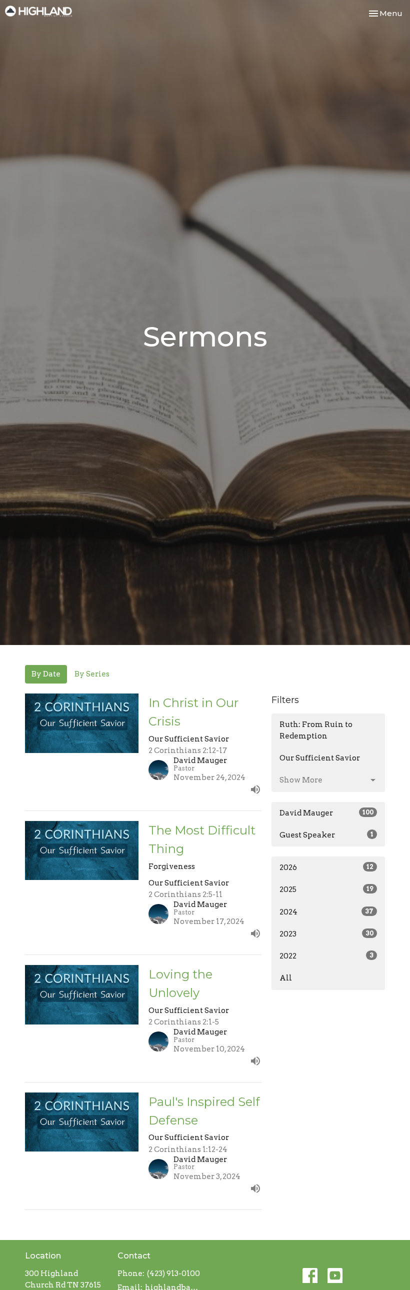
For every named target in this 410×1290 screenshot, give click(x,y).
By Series (92, 674)
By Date (46, 674)
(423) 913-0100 (173, 1273)
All (286, 978)
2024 (327, 912)
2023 (327, 934)
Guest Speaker (327, 835)
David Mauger (327, 813)
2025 (327, 889)
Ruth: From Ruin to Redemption (316, 730)
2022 (327, 956)
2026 (327, 867)
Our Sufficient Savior (320, 758)
